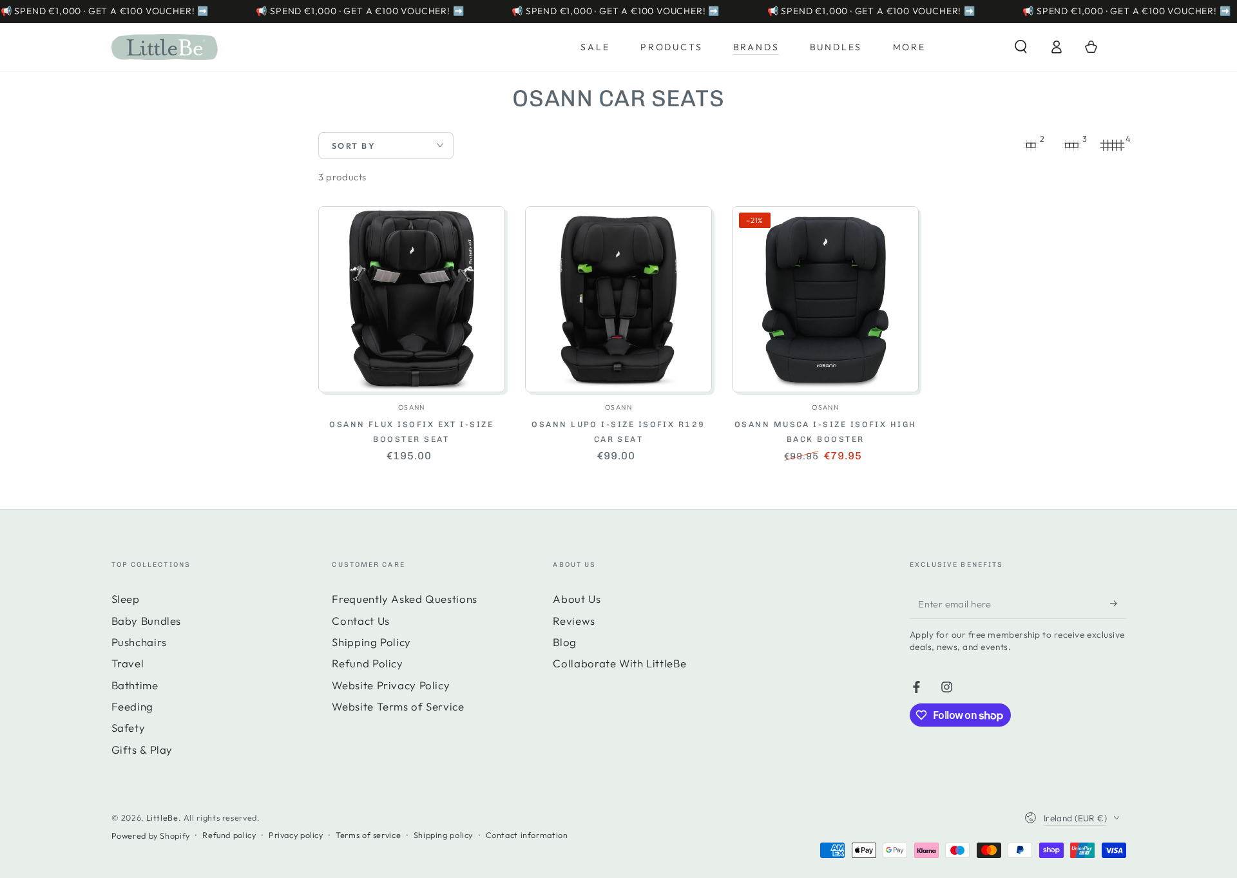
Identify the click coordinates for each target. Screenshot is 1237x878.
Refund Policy (367, 663)
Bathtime (134, 685)
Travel (127, 663)
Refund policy (229, 835)
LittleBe (162, 817)
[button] (1021, 47)
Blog (565, 642)
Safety (128, 727)
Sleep (125, 599)
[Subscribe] (1118, 603)
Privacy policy (296, 835)
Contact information (527, 835)
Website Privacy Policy (391, 685)
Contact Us (360, 620)
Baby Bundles (146, 620)
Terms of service (368, 835)
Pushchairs (139, 642)
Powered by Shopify (150, 835)
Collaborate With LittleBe (619, 663)
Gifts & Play (142, 749)
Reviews (574, 620)
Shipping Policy (371, 642)
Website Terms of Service (398, 706)
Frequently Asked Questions (404, 599)
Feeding (132, 706)
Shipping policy (443, 835)
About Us (576, 599)
